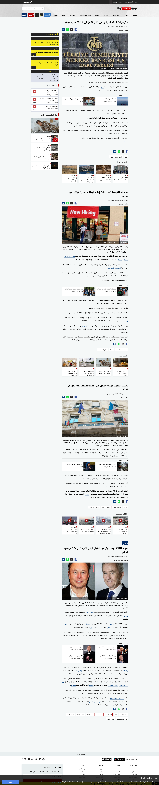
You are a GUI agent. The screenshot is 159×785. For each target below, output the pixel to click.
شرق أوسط (116, 15)
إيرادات (126, 615)
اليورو (99, 701)
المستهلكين (110, 627)
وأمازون (115, 685)
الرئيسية (135, 15)
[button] (31, 15)
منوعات (72, 15)
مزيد (56, 15)
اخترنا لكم (123, 355)
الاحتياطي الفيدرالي (114, 267)
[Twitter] (71, 29)
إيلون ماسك (78, 670)
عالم (107, 15)
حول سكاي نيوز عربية (132, 771)
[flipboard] (40, 759)
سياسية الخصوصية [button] (57, 781)
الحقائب (66, 623)
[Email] (63, 29)
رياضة (97, 15)
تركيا (102, 87)
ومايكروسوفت (123, 685)
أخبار (127, 15)
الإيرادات (111, 623)
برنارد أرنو (125, 670)
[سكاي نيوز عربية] (127, 8)
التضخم (84, 325)
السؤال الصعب (81, 771)
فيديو (64, 15)
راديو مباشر (117, 771)
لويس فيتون (89, 612)
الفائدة (91, 685)
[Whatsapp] (67, 29)
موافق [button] (10, 782)
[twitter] (29, 759)
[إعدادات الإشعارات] (41, 14)
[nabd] (43, 759)
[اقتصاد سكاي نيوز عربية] (47, 15)
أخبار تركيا (123, 162)
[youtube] (32, 759)
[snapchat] (36, 759)
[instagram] (25, 759)
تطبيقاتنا (118, 769)
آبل (63, 681)
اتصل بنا (135, 769)
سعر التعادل (93, 701)
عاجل (37, 15)
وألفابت (110, 685)
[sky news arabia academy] (95, 144)
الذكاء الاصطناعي (86, 15)
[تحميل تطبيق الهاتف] (113, 759)
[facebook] (22, 759)
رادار (84, 774)
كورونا (126, 320)
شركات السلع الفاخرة (117, 698)
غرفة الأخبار (82, 769)
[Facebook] (76, 29)
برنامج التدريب (133, 774)
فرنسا (87, 494)
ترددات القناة (117, 774)
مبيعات (87, 623)
